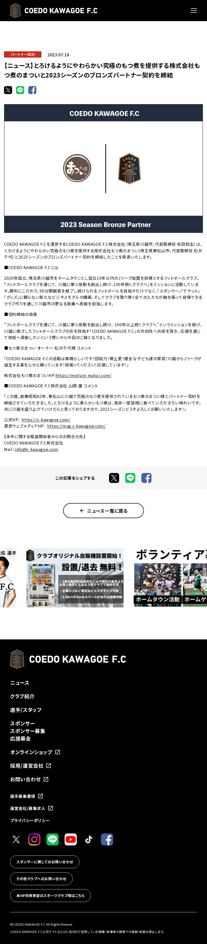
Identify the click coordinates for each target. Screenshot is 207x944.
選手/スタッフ (25, 709)
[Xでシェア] (8, 90)
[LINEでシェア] (20, 90)
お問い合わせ (25, 779)
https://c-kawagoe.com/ (46, 420)
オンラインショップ (31, 752)
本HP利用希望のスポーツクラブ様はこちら (50, 895)
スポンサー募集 (27, 730)
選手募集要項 (22, 796)
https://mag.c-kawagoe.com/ (76, 426)
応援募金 (20, 738)
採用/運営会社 (26, 765)
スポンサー (22, 723)
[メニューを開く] (194, 11)
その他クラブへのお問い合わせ (41, 878)
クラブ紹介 (22, 696)
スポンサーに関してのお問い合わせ (44, 861)
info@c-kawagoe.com (36, 449)
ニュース (20, 682)
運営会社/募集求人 (27, 808)
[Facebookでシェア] (32, 90)
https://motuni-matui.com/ (84, 375)
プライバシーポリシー (29, 820)
